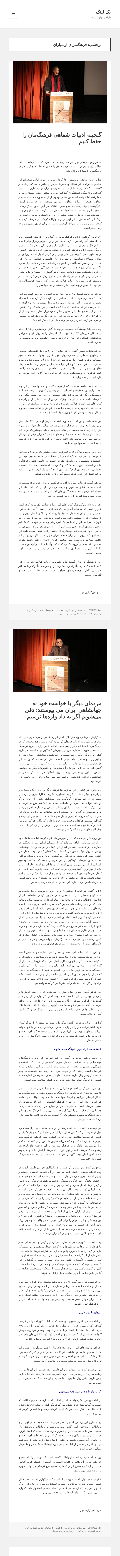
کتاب (58, 610)
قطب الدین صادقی (83, 613)
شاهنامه (34, 1528)
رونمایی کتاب (45, 610)
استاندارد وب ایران (73, 610)
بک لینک (103, 11)
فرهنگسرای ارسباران (76, 1531)
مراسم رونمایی (66, 613)
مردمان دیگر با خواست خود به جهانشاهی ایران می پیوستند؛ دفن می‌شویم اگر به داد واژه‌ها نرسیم (63, 709)
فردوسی (91, 1531)
